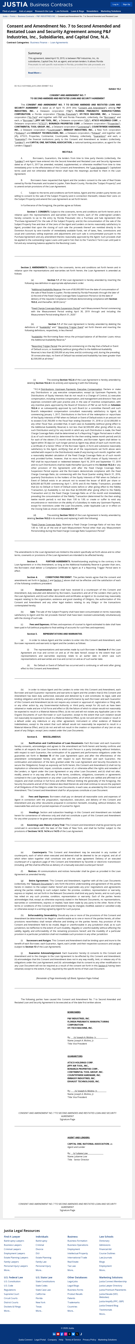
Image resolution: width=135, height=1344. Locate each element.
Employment (74, 1249)
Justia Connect (25, 1340)
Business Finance (38, 42)
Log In (116, 4)
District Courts (11, 1302)
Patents (71, 1298)
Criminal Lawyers (12, 1249)
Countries (72, 1306)
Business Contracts (26, 16)
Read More (34, 72)
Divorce (39, 1249)
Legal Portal (40, 1340)
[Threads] (69, 1334)
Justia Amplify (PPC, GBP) (111, 1301)
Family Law (41, 1261)
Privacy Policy (89, 1340)
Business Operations (78, 1245)
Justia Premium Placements (112, 1289)
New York (40, 1302)
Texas (39, 1306)
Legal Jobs (73, 1281)
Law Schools (62, 11)
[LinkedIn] (54, 1334)
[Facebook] (61, 1334)
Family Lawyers (11, 1261)
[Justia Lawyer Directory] (81, 1334)
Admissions (104, 1245)
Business (73, 1236)
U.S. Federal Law (13, 1277)
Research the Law (44, 11)
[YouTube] (58, 1334)
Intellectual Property (78, 1253)
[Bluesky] (73, 1334)
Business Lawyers (13, 1245)
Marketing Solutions (111, 11)
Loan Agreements (59, 42)
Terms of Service (73, 1340)
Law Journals (105, 1257)
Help (61, 1340)
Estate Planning (43, 1257)
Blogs (102, 1261)
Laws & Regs (77, 11)
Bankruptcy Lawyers (14, 1240)
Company (52, 1340)
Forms (12, 16)
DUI (38, 1253)
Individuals (42, 1236)
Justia (5, 16)
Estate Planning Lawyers (16, 1257)
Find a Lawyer (10, 11)
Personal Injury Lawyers (16, 1266)
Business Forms (75, 1289)
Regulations (10, 1289)
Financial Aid (105, 1249)
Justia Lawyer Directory (110, 1285)
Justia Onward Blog (108, 1305)
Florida (39, 1298)
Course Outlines (107, 1253)
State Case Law (43, 1289)
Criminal (40, 1245)
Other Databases (77, 1277)
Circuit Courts (11, 1298)
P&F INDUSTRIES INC (46, 16)
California (40, 1294)
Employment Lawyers (14, 1253)
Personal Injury (43, 1266)
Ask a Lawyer (26, 11)
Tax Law (72, 1266)
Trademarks (74, 1302)
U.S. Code (8, 1285)
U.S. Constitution (12, 1281)
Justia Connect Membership (113, 1281)
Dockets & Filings (12, 1306)
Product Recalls (75, 1294)
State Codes (41, 1285)
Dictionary (104, 1240)
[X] (77, 1334)
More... (7, 1270)
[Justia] (15, 4)
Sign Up (126, 4)
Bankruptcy (41, 1240)
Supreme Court (11, 1294)
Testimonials (105, 1309)
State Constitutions (45, 1281)
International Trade (77, 1257)
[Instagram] (65, 1334)
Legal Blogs (73, 1285)
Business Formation (77, 1240)
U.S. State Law (44, 1277)
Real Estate (73, 1261)
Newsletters (92, 11)
